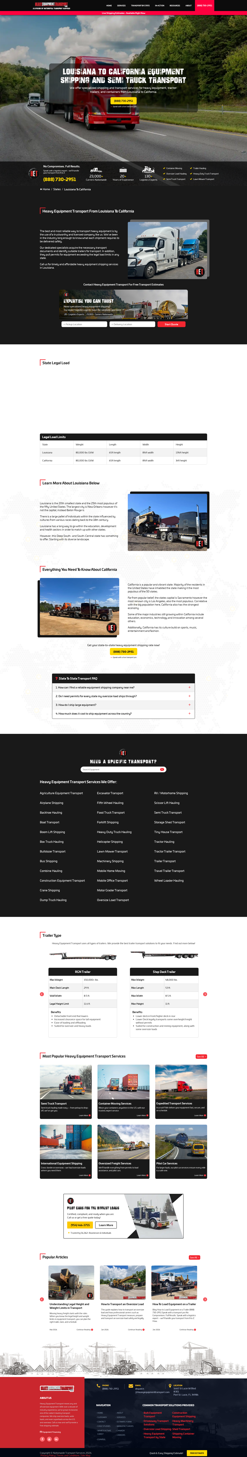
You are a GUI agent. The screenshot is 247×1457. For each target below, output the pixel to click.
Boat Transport (49, 822)
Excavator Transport (110, 793)
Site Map (85, 1455)
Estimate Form (124, 1421)
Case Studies (103, 1426)
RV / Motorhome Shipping (171, 793)
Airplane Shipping (51, 803)
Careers (121, 1435)
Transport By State (140, 5)
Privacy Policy (48, 1455)
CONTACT (101, 1421)
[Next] (205, 994)
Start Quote (171, 324)
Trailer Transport (165, 861)
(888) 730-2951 (204, 5)
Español (101, 1439)
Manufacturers (125, 1426)
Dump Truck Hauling (53, 900)
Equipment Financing (51, 1432)
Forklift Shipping (108, 822)
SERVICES (121, 1417)
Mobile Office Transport (112, 880)
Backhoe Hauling (51, 812)
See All (200, 1056)
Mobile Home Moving (111, 871)
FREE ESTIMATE (197, 1453)
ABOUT (120, 1412)
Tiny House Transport (168, 832)
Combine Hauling (51, 871)
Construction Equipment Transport (62, 880)
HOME (100, 1412)
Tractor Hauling (164, 842)
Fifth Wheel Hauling (110, 803)
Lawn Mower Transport (112, 851)
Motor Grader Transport (112, 890)
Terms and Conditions (68, 1455)
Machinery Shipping (110, 861)
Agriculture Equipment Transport (61, 793)
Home (109, 5)
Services (121, 5)
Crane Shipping (50, 890)
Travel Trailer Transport (169, 871)
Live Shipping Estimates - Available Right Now (123, 13)
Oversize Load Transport (113, 900)
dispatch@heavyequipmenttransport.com (152, 1390)
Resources (175, 5)
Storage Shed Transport (169, 822)
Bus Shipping (48, 861)
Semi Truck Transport (168, 812)
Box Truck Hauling (52, 842)
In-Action (159, 5)
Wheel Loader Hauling (169, 880)
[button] (123, 687)
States (57, 189)
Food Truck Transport (111, 812)
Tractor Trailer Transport (169, 851)
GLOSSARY (102, 1417)
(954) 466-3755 (80, 1225)
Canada (121, 1430)
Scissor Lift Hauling (167, 803)
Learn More (106, 1225)
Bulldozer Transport (52, 851)
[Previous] (42, 994)
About (189, 5)
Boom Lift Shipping (52, 832)
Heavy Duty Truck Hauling (114, 832)
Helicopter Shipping (110, 842)
